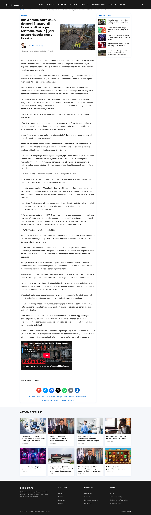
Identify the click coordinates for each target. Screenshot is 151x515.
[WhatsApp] (64, 390)
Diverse (28, 10)
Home (41, 4)
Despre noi (88, 493)
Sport (122, 4)
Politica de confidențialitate (119, 500)
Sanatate (112, 4)
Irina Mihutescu (38, 46)
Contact (87, 497)
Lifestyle (84, 4)
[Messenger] (45, 390)
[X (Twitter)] (58, 390)
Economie (62, 4)
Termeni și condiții (116, 497)
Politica (73, 4)
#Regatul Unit (62, 397)
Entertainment (98, 4)
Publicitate (87, 503)
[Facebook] (51, 390)
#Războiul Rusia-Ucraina (46, 397)
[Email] (70, 390)
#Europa (32, 397)
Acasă (22, 10)
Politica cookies (115, 503)
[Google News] (38, 390)
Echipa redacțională (91, 500)
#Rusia (71, 397)
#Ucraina (71, 400)
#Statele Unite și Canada (51, 400)
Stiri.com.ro (26, 487)
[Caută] (143, 4)
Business (50, 4)
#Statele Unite (81, 397)
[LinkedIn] (77, 390)
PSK (129, 511)
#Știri (64, 400)
